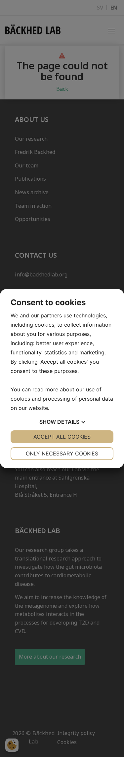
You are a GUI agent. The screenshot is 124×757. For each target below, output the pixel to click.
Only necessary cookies (62, 453)
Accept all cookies (62, 436)
